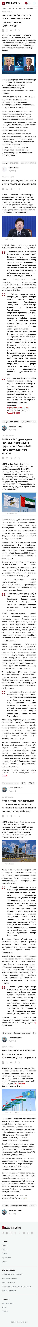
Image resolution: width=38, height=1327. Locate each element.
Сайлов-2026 (13, 8)
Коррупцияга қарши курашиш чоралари (16, 1286)
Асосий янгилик (28, 163)
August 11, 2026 (13, 413)
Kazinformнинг (19, 1083)
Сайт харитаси (7, 1303)
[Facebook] (15, 30)
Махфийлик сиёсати (9, 1278)
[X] (19, 30)
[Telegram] (11, 30)
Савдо (5, 1206)
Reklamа (5, 1311)
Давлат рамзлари (8, 1282)
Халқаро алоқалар (10, 163)
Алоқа (4, 1307)
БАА (23, 783)
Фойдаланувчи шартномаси (12, 1274)
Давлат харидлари (9, 1291)
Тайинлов (30, 8)
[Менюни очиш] (34, 3)
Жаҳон (4, 1262)
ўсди (24, 1198)
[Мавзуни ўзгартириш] (27, 3)
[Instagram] (3, 30)
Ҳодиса (4, 1245)
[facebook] (15, 1233)
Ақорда (22, 8)
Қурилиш (6, 1033)
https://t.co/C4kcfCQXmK (17, 408)
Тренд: (4, 8)
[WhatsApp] (7, 30)
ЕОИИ (31, 783)
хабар (34, 1023)
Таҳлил (4, 1254)
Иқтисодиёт (6, 1258)
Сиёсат (4, 1249)
